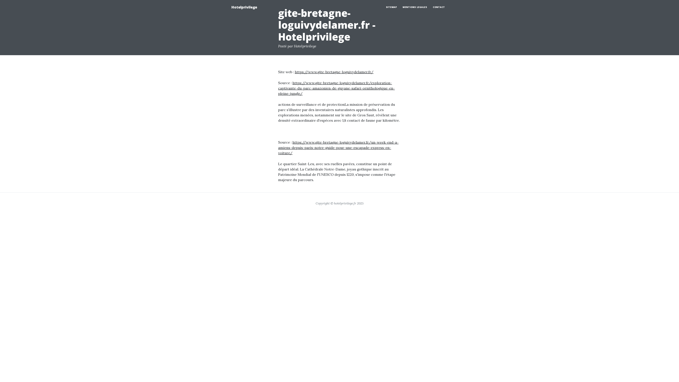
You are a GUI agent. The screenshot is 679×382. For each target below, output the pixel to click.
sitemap (391, 7)
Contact (439, 7)
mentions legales (415, 7)
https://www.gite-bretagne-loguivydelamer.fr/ (334, 72)
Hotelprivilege (244, 7)
